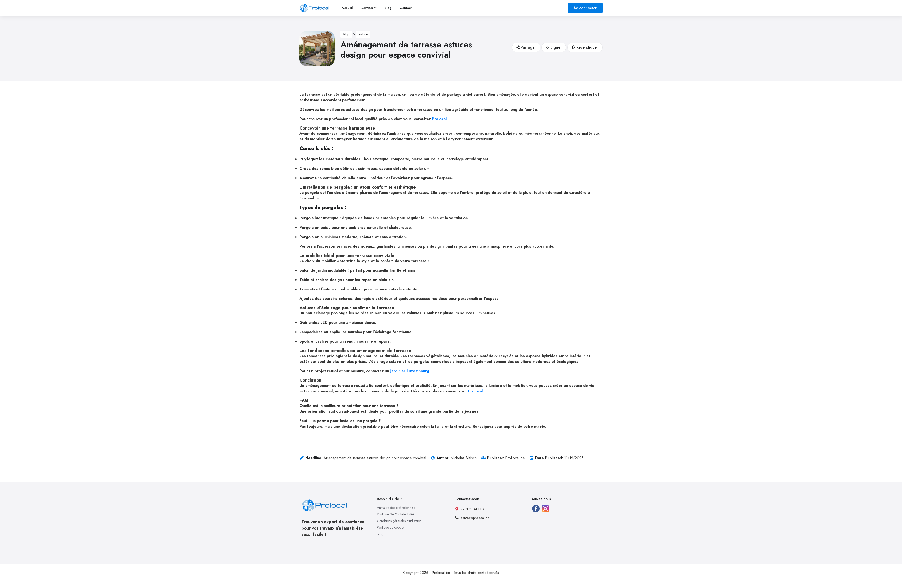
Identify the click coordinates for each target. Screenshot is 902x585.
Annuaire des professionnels (396, 507)
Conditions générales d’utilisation (399, 520)
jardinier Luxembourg (409, 371)
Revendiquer (586, 47)
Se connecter (585, 8)
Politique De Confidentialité (395, 514)
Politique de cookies (390, 527)
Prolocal (439, 119)
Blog (388, 7)
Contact (406, 7)
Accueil (347, 7)
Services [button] (367, 7)
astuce (363, 34)
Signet (555, 47)
